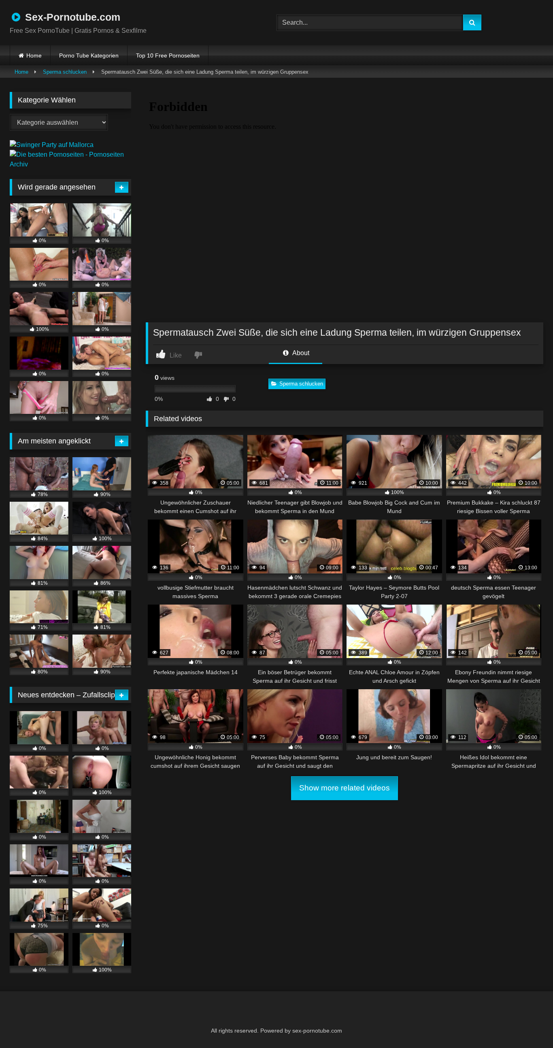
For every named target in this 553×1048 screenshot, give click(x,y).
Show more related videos (344, 788)
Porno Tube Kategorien (89, 55)
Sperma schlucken (65, 72)
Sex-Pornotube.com (71, 17)
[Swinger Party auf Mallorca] (52, 144)
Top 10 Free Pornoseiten (168, 55)
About (300, 352)
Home (34, 55)
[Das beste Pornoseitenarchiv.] (70, 164)
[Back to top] (527, 1024)
